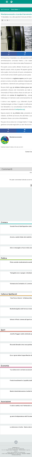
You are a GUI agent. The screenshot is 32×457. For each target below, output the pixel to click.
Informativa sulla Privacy (16, 454)
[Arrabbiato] (8, 157)
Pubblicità (28, 453)
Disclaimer (24, 453)
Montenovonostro (16, 137)
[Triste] (25, 157)
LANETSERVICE (11, 453)
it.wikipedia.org (20, 109)
